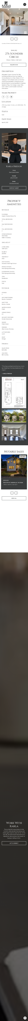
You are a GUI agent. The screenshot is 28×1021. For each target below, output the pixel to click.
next (16, 39)
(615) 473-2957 (14, 178)
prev (12, 39)
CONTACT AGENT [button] (14, 188)
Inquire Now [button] (14, 64)
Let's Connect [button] (14, 843)
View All (14, 498)
